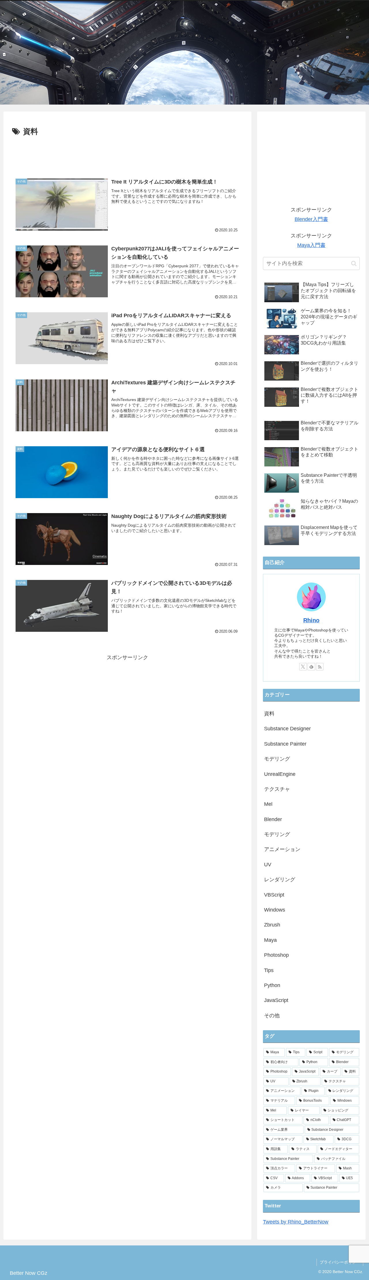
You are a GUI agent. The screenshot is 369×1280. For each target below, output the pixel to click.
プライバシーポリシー (340, 1262)
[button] (354, 263)
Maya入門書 (311, 245)
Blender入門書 (311, 219)
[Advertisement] (127, 154)
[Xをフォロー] (303, 666)
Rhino (311, 620)
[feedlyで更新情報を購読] (311, 666)
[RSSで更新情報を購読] (319, 666)
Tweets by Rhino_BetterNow (295, 1222)
